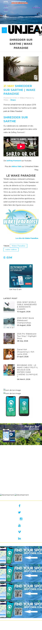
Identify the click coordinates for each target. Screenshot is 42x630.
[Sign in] (36, 30)
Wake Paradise (18, 246)
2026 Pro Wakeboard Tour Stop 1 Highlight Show (27, 336)
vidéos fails (16, 166)
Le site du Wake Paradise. (27, 238)
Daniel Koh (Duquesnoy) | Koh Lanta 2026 (25, 351)
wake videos (11, 250)
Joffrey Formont (13, 161)
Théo (6, 100)
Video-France (26, 98)
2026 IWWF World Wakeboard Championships (25, 320)
